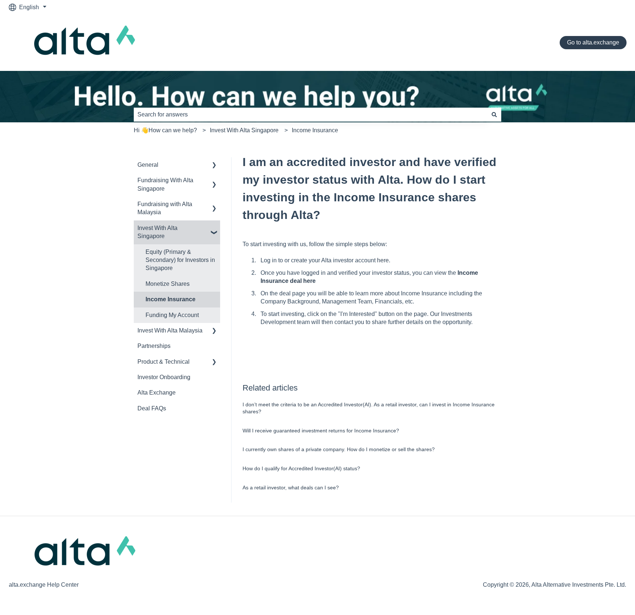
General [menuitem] (147, 165)
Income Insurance (315, 130)
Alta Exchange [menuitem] (156, 392)
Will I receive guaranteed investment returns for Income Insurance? (321, 431)
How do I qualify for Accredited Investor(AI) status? (301, 468)
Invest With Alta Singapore (244, 130)
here (383, 260)
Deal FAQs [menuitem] (151, 408)
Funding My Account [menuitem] (172, 315)
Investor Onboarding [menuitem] (163, 377)
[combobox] (310, 115)
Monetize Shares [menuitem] (168, 284)
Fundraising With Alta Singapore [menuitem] (165, 184)
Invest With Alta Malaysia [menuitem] (169, 330)
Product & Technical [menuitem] (163, 362)
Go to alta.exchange (593, 42)
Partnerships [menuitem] (154, 346)
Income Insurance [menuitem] (170, 299)
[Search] (494, 115)
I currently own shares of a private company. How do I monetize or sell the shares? (339, 449)
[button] (214, 165)
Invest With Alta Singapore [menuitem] (157, 232)
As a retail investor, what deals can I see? (291, 487)
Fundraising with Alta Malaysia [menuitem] (164, 208)
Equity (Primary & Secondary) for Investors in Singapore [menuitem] (180, 260)
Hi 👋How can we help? (165, 130)
